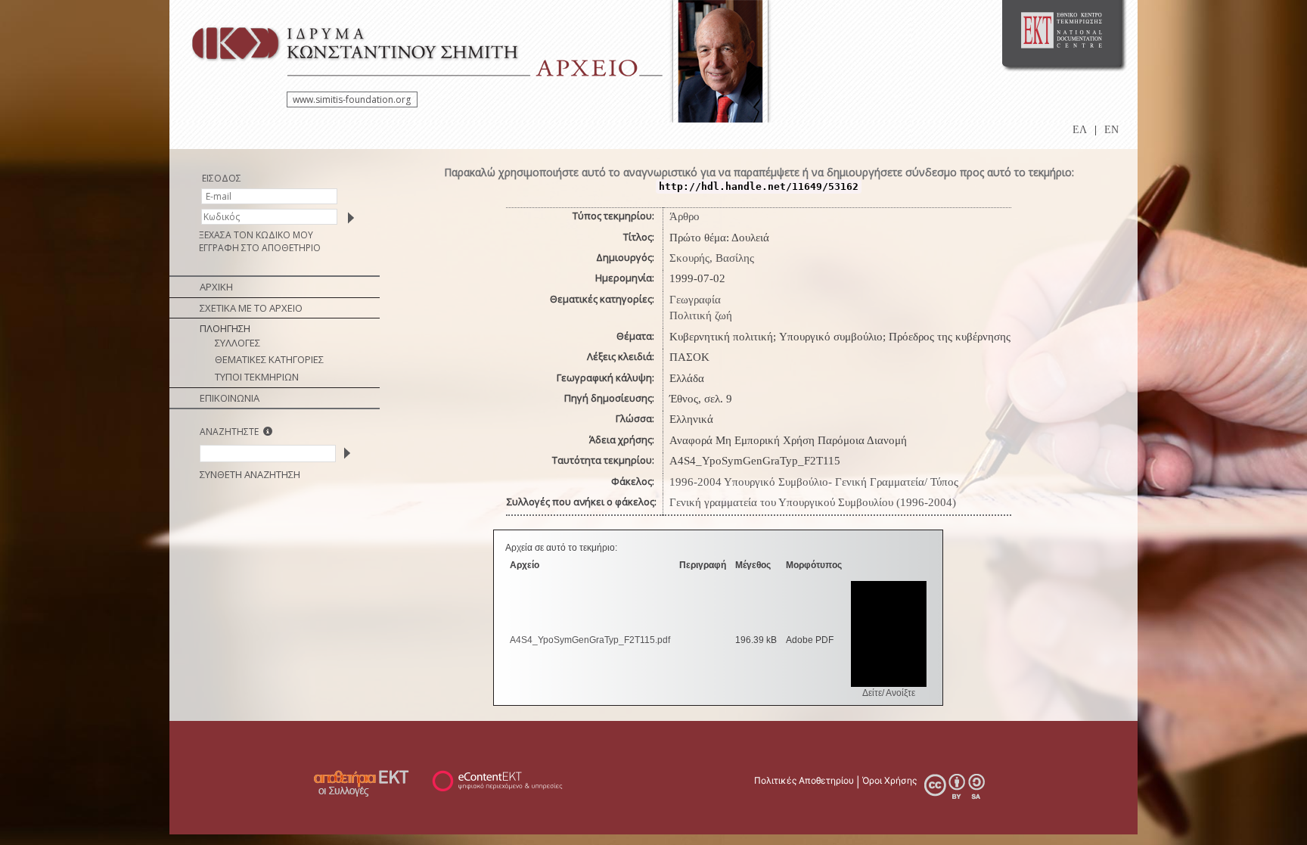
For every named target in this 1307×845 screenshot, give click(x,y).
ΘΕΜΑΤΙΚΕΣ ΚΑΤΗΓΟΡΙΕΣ (269, 359)
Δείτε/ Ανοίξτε (888, 693)
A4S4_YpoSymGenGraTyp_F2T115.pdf (590, 640)
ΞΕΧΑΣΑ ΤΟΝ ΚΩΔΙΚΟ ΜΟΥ (256, 234)
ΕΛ (1080, 129)
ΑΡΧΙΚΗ (216, 287)
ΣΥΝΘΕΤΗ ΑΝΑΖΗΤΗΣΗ (250, 474)
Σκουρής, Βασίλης (711, 258)
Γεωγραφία (695, 300)
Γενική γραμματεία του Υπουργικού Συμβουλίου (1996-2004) (812, 502)
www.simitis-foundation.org (352, 99)
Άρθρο (684, 216)
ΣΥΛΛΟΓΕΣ (237, 342)
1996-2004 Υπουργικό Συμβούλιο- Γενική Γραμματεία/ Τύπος (813, 482)
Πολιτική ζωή (700, 315)
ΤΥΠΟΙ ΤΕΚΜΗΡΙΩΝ (257, 377)
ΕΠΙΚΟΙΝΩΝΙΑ (229, 398)
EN (1111, 129)
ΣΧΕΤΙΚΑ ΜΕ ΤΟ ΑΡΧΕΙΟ (251, 308)
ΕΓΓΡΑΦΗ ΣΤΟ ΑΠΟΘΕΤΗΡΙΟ (260, 247)
